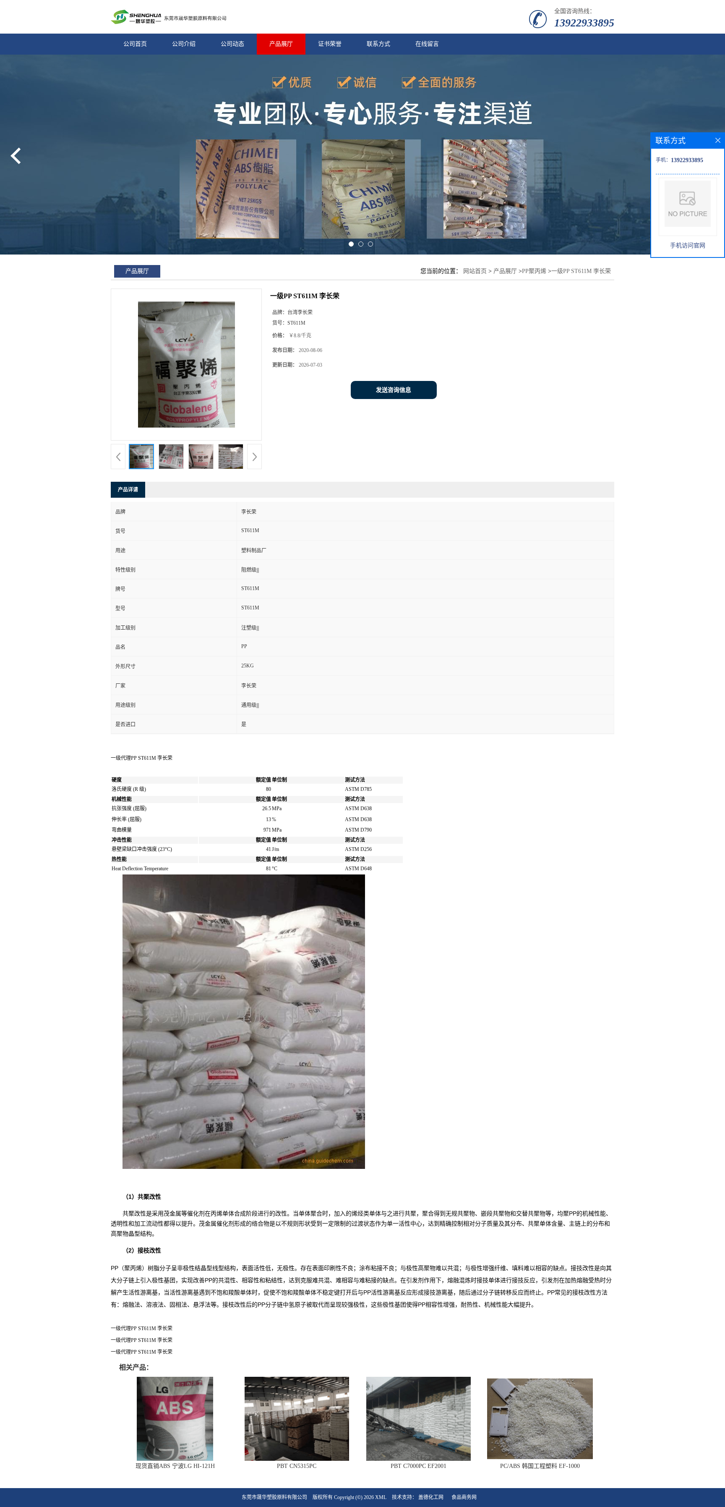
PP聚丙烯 (534, 271)
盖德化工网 (430, 1497)
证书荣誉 (330, 44)
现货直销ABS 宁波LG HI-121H (175, 1466)
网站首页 (475, 271)
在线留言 (427, 44)
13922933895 (584, 23)
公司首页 (135, 44)
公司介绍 (184, 44)
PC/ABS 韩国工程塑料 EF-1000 (540, 1466)
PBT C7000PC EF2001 (418, 1466)
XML (380, 1497)
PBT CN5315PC (296, 1466)
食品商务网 (464, 1497)
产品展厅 (281, 44)
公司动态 (232, 44)
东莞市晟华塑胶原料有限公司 (274, 1497)
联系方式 (378, 44)
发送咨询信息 (393, 390)
